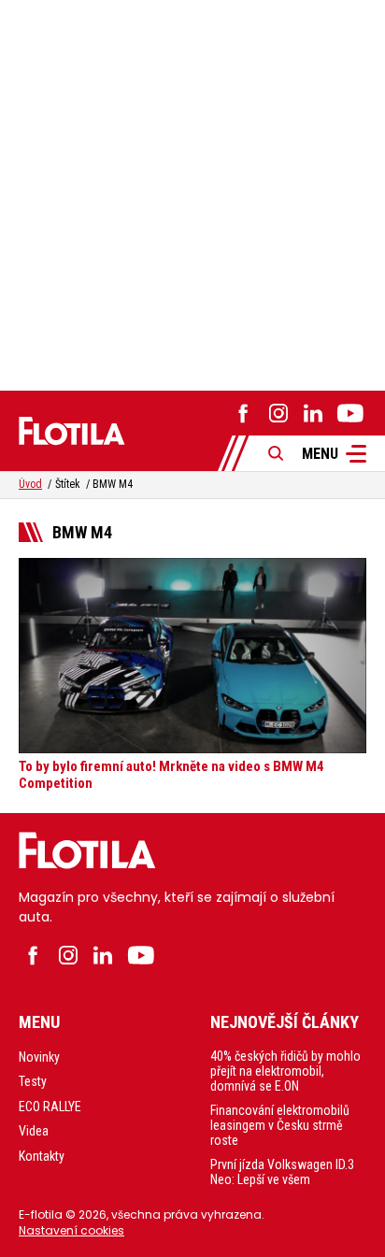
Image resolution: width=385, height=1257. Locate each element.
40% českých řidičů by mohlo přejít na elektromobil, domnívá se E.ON (285, 1071)
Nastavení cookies (71, 1230)
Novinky (39, 1057)
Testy (33, 1081)
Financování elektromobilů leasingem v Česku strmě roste (279, 1125)
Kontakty (41, 1156)
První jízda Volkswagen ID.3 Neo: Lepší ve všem (282, 1172)
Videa (34, 1130)
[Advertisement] (192, 192)
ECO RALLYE (50, 1106)
